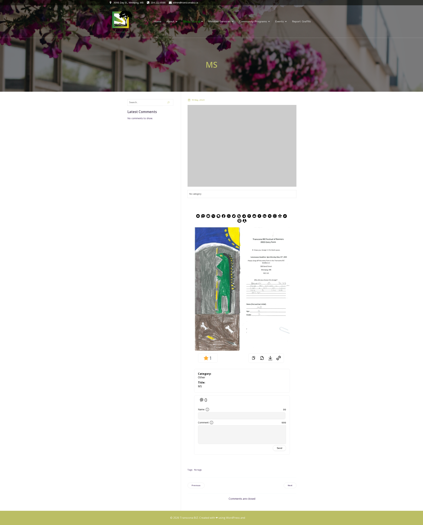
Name (201, 409)
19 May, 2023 (198, 99)
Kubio (249, 518)
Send (279, 448)
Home (157, 22)
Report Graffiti (301, 22)
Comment (203, 422)
